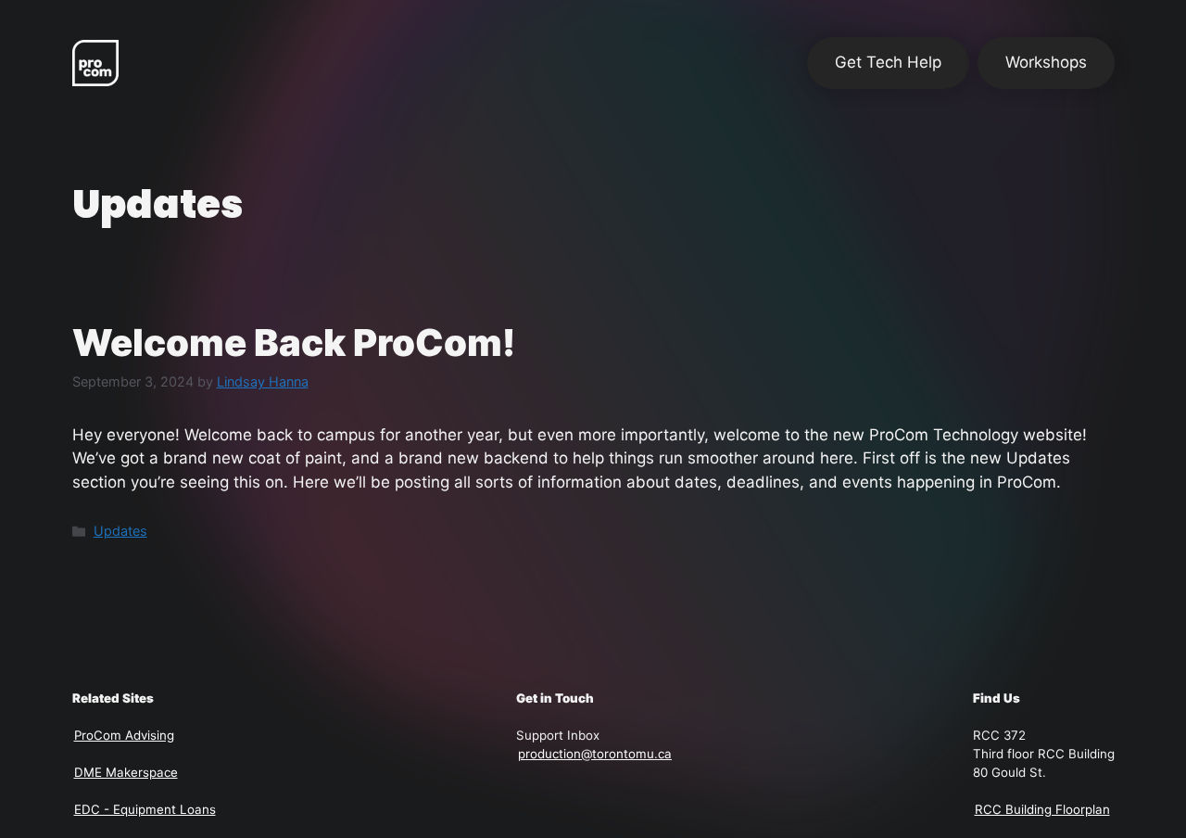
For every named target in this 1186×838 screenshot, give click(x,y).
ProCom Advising (124, 735)
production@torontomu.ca (595, 753)
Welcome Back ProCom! (293, 342)
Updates (120, 531)
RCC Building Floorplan (1042, 809)
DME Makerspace (126, 772)
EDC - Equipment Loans (145, 809)
